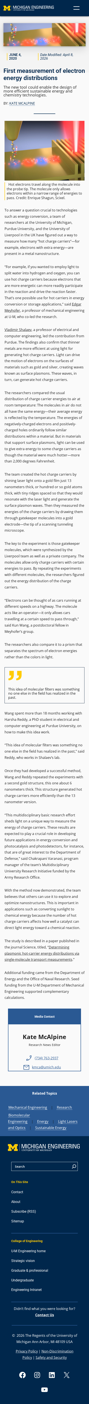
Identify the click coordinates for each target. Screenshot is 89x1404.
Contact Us (44, 1315)
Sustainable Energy (50, 1127)
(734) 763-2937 (46, 1058)
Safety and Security (51, 1357)
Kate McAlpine (22, 103)
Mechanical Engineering (27, 1107)
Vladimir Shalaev (18, 329)
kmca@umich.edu (46, 1067)
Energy (42, 1121)
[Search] (74, 1166)
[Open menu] (76, 8)
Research (64, 1107)
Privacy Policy (27, 1351)
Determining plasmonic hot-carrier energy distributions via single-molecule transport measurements (42, 953)
